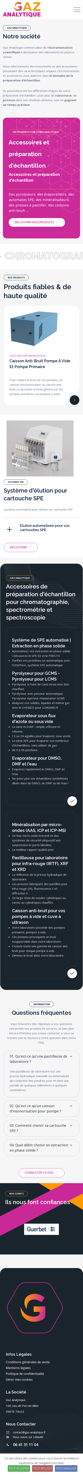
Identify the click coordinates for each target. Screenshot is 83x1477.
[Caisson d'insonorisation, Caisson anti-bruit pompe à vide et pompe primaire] (74, 400)
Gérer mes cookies (19, 1379)
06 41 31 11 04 (25, 1444)
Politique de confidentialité (25, 1374)
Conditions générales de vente (28, 1362)
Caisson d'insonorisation (27, 355)
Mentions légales (18, 1368)
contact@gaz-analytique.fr (29, 1432)
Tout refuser (42, 1468)
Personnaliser (66, 1468)
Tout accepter (19, 1468)
